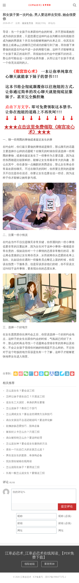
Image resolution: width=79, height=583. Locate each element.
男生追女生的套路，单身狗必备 (24, 455)
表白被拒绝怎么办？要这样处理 (24, 437)
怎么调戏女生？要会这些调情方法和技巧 (29, 414)
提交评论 (67, 506)
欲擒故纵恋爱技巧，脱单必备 (23, 426)
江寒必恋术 (39, 5)
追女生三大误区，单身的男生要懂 (25, 402)
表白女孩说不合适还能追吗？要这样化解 (29, 420)
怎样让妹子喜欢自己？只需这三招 (25, 396)
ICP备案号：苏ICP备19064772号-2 (49, 577)
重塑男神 (49, 564)
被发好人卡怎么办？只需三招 (23, 431)
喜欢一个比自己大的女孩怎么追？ (25, 449)
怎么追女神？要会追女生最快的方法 (26, 443)
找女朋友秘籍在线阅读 (19, 461)
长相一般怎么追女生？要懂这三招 (25, 473)
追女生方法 (27, 23)
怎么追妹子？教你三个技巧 (21, 408)
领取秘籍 (29, 564)
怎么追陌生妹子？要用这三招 (23, 467)
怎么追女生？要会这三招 (20, 390)
